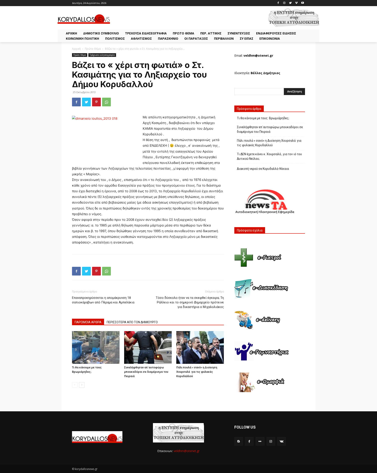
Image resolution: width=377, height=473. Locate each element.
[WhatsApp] (106, 102)
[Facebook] (278, 3)
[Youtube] (302, 3)
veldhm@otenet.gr (187, 451)
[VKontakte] (281, 441)
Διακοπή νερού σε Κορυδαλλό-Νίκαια (263, 168)
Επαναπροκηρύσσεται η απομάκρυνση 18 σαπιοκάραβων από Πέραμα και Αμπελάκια (103, 300)
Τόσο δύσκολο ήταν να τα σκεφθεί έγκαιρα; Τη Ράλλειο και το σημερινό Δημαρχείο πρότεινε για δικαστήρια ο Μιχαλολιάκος (190, 302)
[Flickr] (260, 441)
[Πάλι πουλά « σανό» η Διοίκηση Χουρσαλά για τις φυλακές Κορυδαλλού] (200, 347)
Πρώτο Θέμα (93, 49)
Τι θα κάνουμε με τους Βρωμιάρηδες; (263, 118)
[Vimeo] (296, 3)
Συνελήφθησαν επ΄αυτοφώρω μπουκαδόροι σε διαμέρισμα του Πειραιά (146, 372)
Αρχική (76, 49)
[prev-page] (74, 385)
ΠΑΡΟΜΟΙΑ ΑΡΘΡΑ (88, 322)
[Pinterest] (96, 102)
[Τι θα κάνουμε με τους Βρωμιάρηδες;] (96, 347)
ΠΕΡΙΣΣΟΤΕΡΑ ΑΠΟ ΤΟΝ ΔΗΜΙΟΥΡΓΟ (132, 322)
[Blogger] (238, 441)
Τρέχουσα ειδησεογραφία (102, 54)
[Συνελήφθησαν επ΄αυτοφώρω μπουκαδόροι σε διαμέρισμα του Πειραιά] (148, 347)
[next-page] (81, 385)
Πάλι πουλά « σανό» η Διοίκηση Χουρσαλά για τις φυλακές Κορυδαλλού (196, 372)
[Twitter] (290, 3)
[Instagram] (284, 3)
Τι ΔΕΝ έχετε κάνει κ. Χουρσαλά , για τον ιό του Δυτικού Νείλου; (269, 156)
